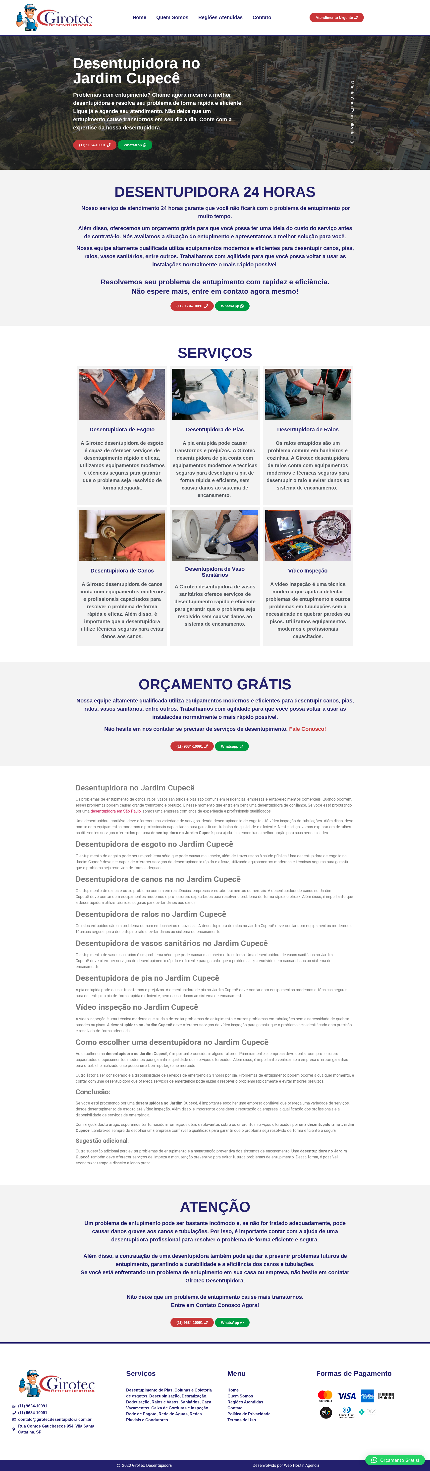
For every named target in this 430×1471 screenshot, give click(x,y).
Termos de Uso (241, 1420)
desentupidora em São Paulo (116, 811)
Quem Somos (172, 17)
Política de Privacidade (248, 1414)
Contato (262, 17)
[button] (395, 1460)
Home (139, 17)
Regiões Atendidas (220, 17)
